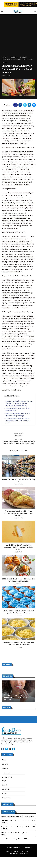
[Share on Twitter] (25, 105)
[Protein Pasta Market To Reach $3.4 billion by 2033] (18, 466)
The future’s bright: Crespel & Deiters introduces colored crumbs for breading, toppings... (18, 513)
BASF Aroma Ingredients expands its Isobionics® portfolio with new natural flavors (18, 420)
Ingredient (13, 57)
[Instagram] (10, 749)
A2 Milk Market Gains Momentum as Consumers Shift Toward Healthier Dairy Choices (18, 547)
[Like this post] (16, 105)
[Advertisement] (18, 37)
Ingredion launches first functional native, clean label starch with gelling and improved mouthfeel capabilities (19, 403)
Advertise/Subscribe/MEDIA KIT (18, 853)
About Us (15, 851)
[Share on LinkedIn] (29, 105)
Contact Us (25, 851)
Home (4, 57)
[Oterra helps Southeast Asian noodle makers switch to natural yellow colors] (18, 629)
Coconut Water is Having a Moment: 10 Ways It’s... (17, 839)
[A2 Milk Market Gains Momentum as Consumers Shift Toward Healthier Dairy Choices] (18, 531)
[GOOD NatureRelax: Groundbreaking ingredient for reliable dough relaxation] (18, 565)
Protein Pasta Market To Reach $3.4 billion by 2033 (17, 817)
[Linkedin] (13, 749)
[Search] (35, 11)
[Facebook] (2, 749)
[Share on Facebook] (20, 105)
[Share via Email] (34, 105)
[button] (3, 691)
